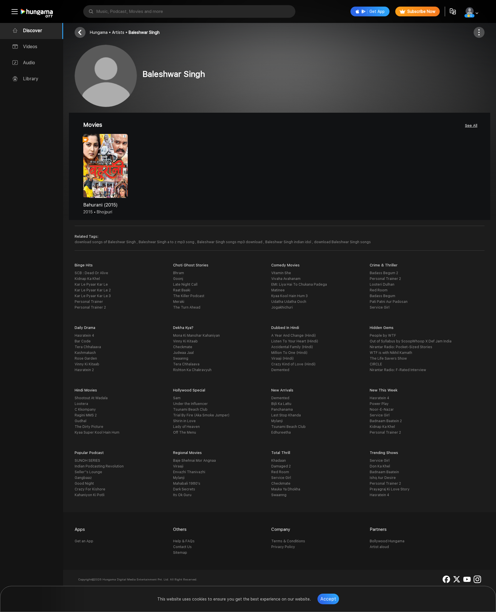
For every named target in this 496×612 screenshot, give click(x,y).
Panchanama (282, 410)
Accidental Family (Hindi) (292, 347)
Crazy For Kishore (90, 489)
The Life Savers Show (388, 358)
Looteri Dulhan (382, 284)
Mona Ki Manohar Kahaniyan (196, 336)
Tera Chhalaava (88, 347)
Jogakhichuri (282, 307)
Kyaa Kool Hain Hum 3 (289, 296)
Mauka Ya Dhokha (285, 489)
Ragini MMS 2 (86, 415)
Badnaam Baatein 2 (386, 421)
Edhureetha (281, 432)
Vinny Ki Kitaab (87, 364)
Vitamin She (281, 273)
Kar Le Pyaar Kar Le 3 (93, 296)
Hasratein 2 (84, 370)
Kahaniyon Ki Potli (89, 495)
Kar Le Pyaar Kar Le (91, 284)
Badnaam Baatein (384, 472)
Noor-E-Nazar (382, 410)
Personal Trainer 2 (90, 307)
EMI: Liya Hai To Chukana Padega (299, 284)
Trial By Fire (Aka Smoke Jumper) (201, 415)
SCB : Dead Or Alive (91, 273)
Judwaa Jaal (183, 353)
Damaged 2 (281, 466)
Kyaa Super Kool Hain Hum (97, 432)
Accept (328, 599)
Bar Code (83, 341)
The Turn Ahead (186, 307)
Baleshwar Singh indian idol (288, 242)
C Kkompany (85, 410)
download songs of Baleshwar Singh (106, 242)
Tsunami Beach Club (190, 410)
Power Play (379, 404)
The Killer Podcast (188, 296)
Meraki (178, 302)
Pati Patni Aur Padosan (389, 302)
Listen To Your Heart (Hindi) (294, 341)
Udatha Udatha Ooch (288, 302)
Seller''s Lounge (88, 472)
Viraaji (178, 466)
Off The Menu (184, 432)
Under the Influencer (190, 404)
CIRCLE (376, 364)
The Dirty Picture (89, 427)
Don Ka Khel (380, 466)
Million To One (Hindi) (289, 353)
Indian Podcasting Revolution (99, 466)
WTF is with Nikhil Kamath (391, 353)
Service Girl (380, 307)
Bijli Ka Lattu (281, 404)
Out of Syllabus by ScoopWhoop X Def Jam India (411, 341)
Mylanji (277, 421)
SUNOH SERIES (87, 461)
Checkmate (182, 347)
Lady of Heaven (186, 427)
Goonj (178, 279)
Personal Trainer (89, 302)
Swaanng (180, 358)
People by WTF (383, 336)
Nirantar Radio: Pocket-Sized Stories (401, 347)
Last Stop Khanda (286, 415)
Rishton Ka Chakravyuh (192, 370)
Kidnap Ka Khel (87, 279)
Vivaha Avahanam (286, 279)
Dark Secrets (184, 489)
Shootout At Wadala (91, 398)
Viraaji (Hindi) (282, 358)
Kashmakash (85, 353)
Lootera (81, 404)
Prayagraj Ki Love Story (390, 489)
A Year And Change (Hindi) (293, 336)
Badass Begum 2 (384, 273)
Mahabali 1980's (186, 484)
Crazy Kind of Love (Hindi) (293, 364)
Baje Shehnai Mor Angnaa (194, 461)
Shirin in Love (184, 421)
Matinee (278, 290)
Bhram (178, 273)
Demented (280, 370)
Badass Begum (382, 296)
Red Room (379, 290)
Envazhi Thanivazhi (189, 472)
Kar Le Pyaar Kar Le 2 (93, 290)
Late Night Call (185, 284)
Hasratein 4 (84, 336)
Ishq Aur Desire (383, 478)
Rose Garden (86, 358)
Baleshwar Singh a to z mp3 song (167, 242)
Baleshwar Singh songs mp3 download (230, 242)
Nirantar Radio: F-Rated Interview (398, 370)
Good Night (84, 484)
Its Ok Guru (182, 495)
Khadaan (278, 461)
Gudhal (80, 421)
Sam (177, 398)
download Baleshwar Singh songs (342, 242)
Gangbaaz (83, 478)
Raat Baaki (181, 290)
